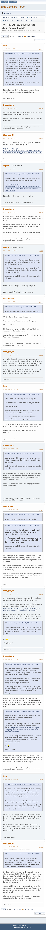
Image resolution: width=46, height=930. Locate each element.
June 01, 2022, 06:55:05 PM (10, 847)
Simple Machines (28, 927)
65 (30, 36)
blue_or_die (8, 506)
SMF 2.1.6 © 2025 (18, 927)
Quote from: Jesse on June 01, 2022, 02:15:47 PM (20, 453)
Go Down (5, 36)
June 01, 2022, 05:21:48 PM (10, 594)
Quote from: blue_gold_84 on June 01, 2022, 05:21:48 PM (22, 711)
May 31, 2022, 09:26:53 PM (10, 138)
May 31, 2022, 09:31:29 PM (10, 169)
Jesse (5, 45)
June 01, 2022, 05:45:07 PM (10, 659)
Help (14, 925)
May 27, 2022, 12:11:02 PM (10, 49)
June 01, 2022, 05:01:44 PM (10, 510)
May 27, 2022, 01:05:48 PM (10, 108)
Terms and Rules (21, 925)
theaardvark (8, 105)
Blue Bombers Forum (13, 6)
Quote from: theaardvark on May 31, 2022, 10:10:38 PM (22, 255)
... (18, 36)
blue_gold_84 (8, 135)
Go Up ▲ (30, 925)
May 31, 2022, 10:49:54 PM (10, 250)
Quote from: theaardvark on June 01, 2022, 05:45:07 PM (22, 784)
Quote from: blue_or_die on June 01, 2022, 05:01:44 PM (22, 623)
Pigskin (6, 165)
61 (20, 36)
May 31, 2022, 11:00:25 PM (10, 302)
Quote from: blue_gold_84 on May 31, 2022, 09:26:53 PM (22, 174)
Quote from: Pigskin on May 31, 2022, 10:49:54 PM (21, 307)
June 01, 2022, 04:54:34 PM (10, 448)
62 (22, 36)
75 (34, 36)
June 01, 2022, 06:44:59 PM (10, 779)
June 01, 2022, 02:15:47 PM (10, 389)
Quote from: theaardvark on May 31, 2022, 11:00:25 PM (22, 394)
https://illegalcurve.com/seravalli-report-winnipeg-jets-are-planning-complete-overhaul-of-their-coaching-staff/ (22, 609)
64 (28, 36)
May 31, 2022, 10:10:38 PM (10, 212)
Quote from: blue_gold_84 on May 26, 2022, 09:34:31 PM (22, 54)
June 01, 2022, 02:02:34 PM (10, 355)
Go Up (4, 909)
